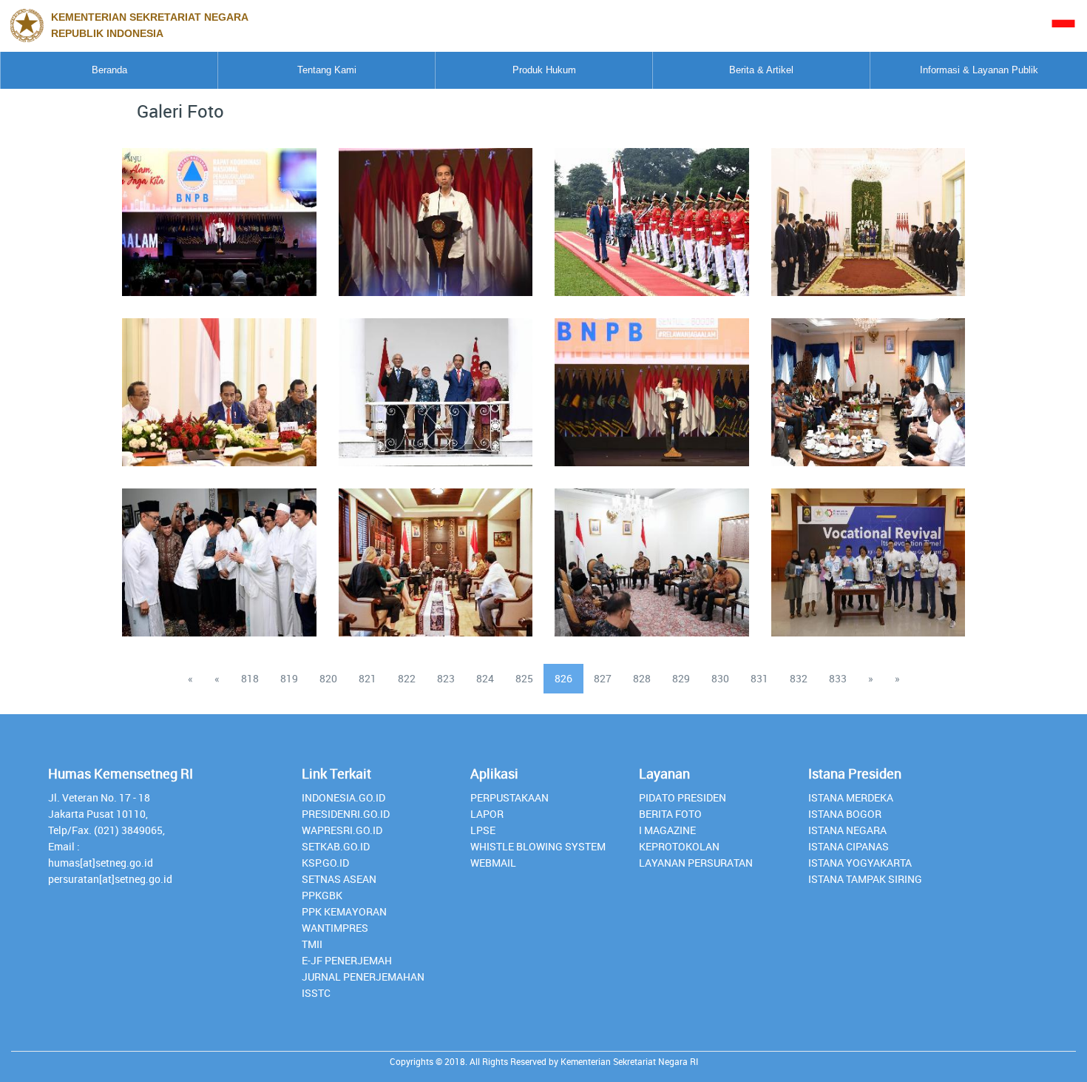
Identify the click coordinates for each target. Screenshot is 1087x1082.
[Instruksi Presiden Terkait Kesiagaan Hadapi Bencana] (435, 213)
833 (838, 678)
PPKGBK (322, 895)
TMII (312, 944)
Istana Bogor (844, 814)
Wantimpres (335, 928)
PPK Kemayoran (344, 911)
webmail (493, 863)
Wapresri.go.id (342, 830)
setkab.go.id (336, 846)
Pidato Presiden (682, 797)
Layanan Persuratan (696, 863)
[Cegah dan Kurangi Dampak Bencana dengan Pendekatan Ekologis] (219, 213)
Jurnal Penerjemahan (363, 977)
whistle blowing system (538, 846)
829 (681, 678)
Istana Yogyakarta (860, 863)
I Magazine (667, 830)
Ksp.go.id (325, 863)
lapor (487, 814)
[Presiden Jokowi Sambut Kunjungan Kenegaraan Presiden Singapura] (435, 383)
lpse (482, 830)
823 (446, 678)
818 (250, 678)
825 (524, 678)
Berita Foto (670, 814)
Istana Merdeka (850, 797)
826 (563, 678)
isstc (316, 993)
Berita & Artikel (761, 69)
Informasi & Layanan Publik (979, 69)
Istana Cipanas (848, 846)
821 (367, 678)
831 (759, 678)
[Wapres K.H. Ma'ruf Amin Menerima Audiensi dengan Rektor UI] (651, 553)
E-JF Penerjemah (347, 960)
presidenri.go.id (346, 814)
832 (798, 678)
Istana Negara (847, 830)
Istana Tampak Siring (865, 879)
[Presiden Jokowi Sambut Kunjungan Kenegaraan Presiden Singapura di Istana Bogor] (651, 213)
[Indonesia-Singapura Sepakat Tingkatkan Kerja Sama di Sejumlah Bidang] (868, 213)
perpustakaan (509, 797)
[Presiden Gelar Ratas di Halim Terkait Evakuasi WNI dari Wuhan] (868, 383)
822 (407, 678)
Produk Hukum (544, 69)
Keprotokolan (679, 846)
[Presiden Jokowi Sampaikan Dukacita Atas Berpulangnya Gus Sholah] (219, 553)
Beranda (109, 69)
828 (642, 678)
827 (603, 678)
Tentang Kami (326, 69)
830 (720, 678)
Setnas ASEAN (339, 879)
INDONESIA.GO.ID (343, 797)
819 (289, 678)
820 (328, 678)
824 (485, 678)
